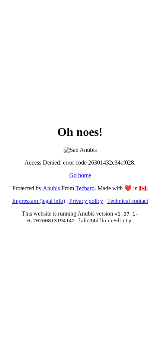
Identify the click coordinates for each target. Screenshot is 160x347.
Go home (80, 175)
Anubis (51, 188)
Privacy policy (86, 201)
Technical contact (127, 201)
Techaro (85, 188)
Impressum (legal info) (38, 201)
